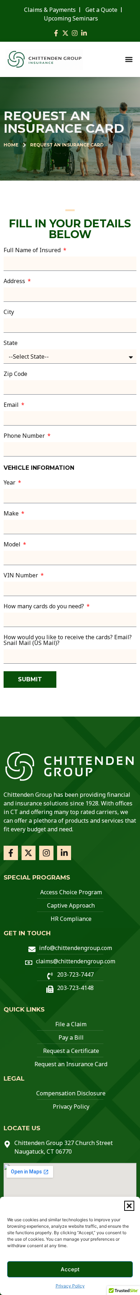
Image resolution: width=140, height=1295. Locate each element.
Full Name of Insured (33, 250)
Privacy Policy (70, 1286)
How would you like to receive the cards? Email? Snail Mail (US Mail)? (68, 640)
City (9, 312)
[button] (129, 1205)
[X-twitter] (65, 33)
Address (15, 281)
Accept (70, 1269)
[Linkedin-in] (84, 33)
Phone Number (25, 436)
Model (13, 544)
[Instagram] (74, 33)
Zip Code (15, 374)
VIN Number (21, 575)
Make (12, 513)
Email (12, 405)
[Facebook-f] (56, 33)
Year (10, 483)
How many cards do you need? (44, 606)
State (11, 343)
